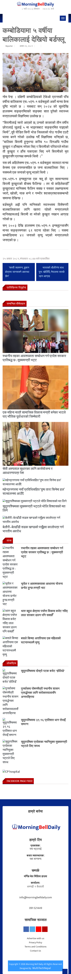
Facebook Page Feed (19, 781)
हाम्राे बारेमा (35, 811)
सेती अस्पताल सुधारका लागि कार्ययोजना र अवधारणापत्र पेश (28, 471)
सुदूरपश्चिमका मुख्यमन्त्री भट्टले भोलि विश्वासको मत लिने (34, 508)
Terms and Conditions (36, 947)
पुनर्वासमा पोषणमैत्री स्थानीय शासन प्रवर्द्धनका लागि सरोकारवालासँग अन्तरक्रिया (40, 692)
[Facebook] (26, 929)
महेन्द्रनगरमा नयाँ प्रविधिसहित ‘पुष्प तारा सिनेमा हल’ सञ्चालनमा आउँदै (33, 492)
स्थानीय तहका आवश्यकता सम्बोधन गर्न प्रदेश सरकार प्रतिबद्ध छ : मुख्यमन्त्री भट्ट (34, 358)
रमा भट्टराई (35, 849)
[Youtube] (39, 929)
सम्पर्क (35, 870)
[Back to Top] (65, 971)
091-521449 (35, 908)
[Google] (45, 929)
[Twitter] (32, 929)
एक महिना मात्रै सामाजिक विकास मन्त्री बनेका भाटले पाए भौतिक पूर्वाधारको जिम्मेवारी (34, 415)
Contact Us (35, 951)
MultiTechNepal (41, 968)
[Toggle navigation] (63, 18)
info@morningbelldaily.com (35, 897)
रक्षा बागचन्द (35, 859)
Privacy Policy (35, 942)
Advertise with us (35, 938)
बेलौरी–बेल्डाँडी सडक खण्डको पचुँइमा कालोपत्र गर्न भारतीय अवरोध (33, 529)
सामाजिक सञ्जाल (36, 920)
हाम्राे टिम (35, 840)
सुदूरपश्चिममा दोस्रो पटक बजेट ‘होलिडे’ (43, 671)
